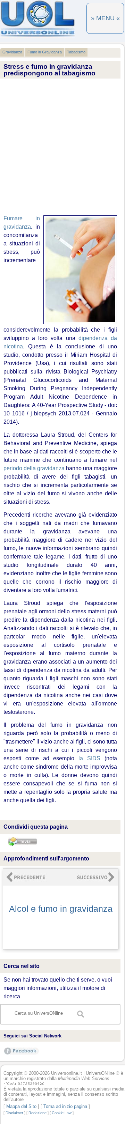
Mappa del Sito (21, 1106)
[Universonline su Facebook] (21, 1054)
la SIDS (89, 758)
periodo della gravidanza (34, 468)
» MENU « (105, 18)
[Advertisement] (62, 147)
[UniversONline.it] (37, 36)
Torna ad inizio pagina (65, 1106)
